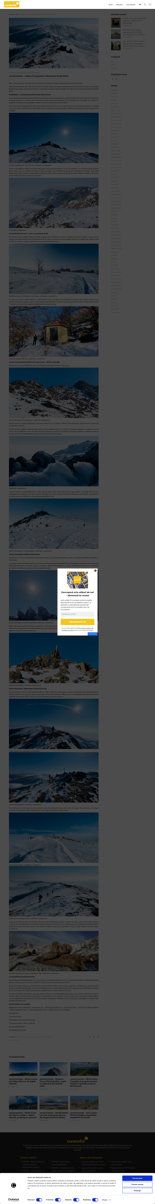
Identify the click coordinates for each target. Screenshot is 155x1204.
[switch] (58, 1199)
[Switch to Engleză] (140, 4)
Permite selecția (137, 1184)
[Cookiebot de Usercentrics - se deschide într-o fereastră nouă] (13, 1199)
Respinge (137, 1190)
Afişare (105, 1200)
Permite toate (137, 1178)
